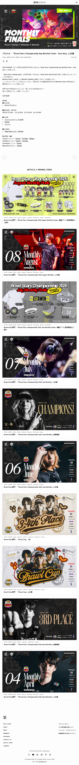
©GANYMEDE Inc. (42, 761)
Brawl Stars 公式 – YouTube (13, 131)
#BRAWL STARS (11, 57)
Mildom (32, 139)
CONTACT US (7, 739)
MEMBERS (6, 733)
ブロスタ (7, 124)
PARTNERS (6, 736)
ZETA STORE (7, 724)
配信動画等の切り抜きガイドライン (67, 733)
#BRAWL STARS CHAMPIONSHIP (23, 57)
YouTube (25, 139)
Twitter (7, 122)
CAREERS (6, 746)
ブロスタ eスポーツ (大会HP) (13, 120)
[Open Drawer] (76, 2)
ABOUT (5, 727)
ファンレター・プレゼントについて (67, 730)
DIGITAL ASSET (8, 742)
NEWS (5, 730)
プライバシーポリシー (64, 724)
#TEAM (4, 57)
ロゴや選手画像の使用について (66, 727)
